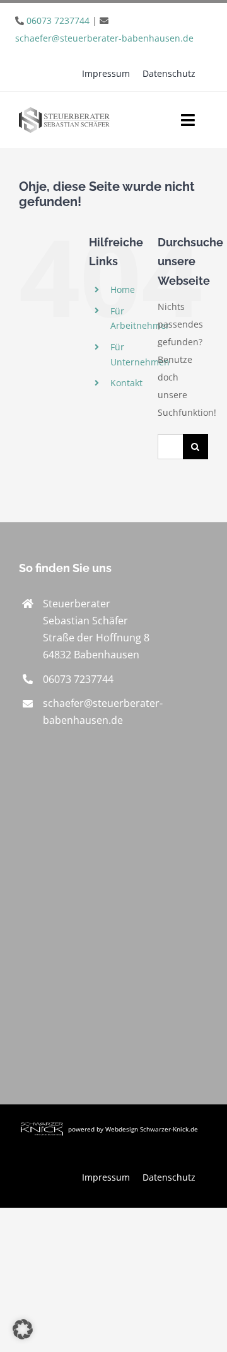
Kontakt (126, 383)
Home (122, 289)
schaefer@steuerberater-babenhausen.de (104, 38)
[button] (22, 1329)
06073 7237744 (58, 20)
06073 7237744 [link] (78, 679)
